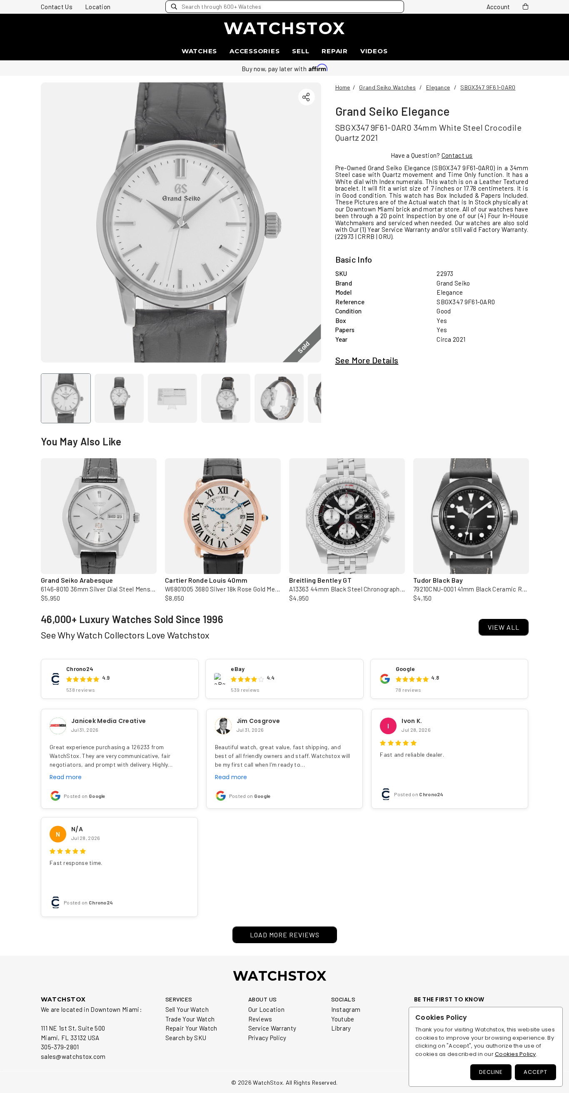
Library (341, 1028)
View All (503, 627)
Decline (491, 1072)
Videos (374, 51)
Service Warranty (272, 1028)
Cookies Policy (515, 1054)
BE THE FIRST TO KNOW (449, 999)
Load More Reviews (284, 935)
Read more (66, 777)
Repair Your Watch (191, 1028)
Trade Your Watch (190, 1019)
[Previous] (54, 222)
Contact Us (56, 6)
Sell (300, 51)
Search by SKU (186, 1037)
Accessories (255, 51)
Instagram (346, 1009)
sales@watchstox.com (73, 1056)
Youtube (342, 1019)
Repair (335, 51)
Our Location (266, 1009)
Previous (32, 512)
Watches (199, 51)
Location (97, 6)
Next (536, 512)
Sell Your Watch (187, 1009)
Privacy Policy (267, 1037)
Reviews (260, 1019)
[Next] (308, 222)
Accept (535, 1072)
